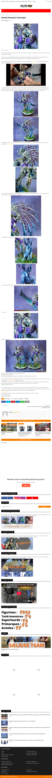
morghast (6, 14)
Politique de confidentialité (31, 754)
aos (12, 398)
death (16, 398)
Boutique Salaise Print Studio (6, 764)
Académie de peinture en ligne (7, 763)
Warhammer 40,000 (5, 769)
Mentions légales (4, 756)
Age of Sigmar (4, 771)
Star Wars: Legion (4, 773)
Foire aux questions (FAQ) (31, 751)
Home (45, 776)
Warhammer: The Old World (31, 771)
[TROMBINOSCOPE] (26, 642)
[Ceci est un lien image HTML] (17, 528)
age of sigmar (7, 398)
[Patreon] (45, 498)
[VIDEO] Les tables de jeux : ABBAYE (7, 433)
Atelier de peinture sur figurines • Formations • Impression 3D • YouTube (16, 1)
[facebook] (46, 1)
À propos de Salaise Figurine (31, 753)
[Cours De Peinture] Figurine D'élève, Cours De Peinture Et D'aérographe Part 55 (27, 733)
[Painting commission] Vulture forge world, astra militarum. (22, 721)
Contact (34, 1)
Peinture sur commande (6, 761)
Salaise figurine (5, 20)
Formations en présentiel (31, 761)
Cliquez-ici (26, 485)
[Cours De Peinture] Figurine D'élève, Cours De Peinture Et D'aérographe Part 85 (25, 433)
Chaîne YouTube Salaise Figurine (32, 763)
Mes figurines (20, 398)
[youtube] (50, 1)
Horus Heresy (29, 769)
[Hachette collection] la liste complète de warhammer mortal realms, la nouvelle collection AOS (29, 728)
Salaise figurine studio (12, 776)
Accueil (2, 14)
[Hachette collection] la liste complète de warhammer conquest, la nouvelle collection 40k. (29, 714)
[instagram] (48, 1)
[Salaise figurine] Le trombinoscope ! (10, 649)
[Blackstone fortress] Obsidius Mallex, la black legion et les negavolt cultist (26, 740)
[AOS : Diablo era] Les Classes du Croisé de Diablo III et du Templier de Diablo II (42, 433)
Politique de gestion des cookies (7, 754)
